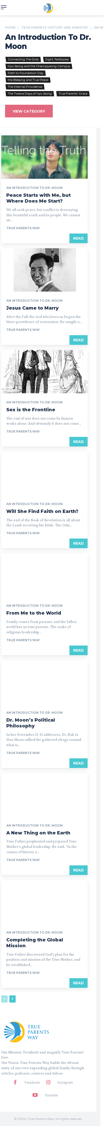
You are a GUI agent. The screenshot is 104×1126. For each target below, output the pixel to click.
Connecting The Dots (23, 59)
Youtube (51, 1095)
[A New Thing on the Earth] (44, 794)
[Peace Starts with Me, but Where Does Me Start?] (44, 157)
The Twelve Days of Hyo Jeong (30, 93)
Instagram (65, 1082)
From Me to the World (33, 613)
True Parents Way (23, 228)
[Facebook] (15, 1082)
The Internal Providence (25, 86)
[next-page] (12, 999)
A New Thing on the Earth (38, 833)
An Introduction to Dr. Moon (34, 187)
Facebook (32, 1082)
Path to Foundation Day (25, 73)
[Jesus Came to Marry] (44, 270)
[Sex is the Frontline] (44, 371)
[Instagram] (48, 1082)
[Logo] (26, 1032)
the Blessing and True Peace (28, 80)
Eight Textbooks (57, 59)
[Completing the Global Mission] (44, 901)
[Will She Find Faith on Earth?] (44, 473)
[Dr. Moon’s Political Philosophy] (44, 682)
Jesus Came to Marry (32, 308)
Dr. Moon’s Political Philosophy (30, 723)
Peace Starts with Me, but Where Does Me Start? (38, 198)
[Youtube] (35, 1095)
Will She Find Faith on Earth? (42, 511)
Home (10, 27)
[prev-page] (4, 999)
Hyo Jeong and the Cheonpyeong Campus (39, 66)
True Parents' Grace (73, 93)
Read (78, 238)
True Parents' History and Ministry (54, 27)
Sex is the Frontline (30, 410)
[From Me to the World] (44, 575)
